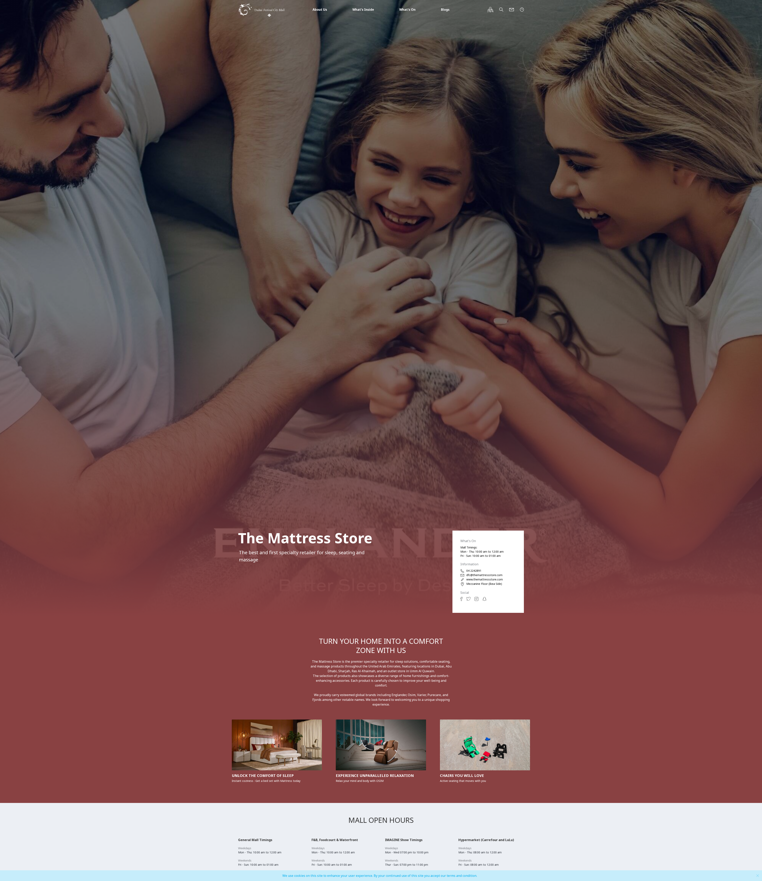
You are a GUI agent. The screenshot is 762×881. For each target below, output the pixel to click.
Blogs (445, 9)
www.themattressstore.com (484, 579)
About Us (320, 9)
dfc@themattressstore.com (484, 575)
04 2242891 (473, 571)
